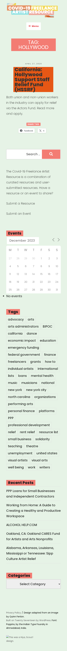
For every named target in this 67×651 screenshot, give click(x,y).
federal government (24, 354)
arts (31, 319)
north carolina (19, 397)
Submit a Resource (20, 203)
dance (32, 333)
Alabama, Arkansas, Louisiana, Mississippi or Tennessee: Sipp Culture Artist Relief (30, 553)
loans (22, 376)
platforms (47, 411)
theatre (32, 446)
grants (35, 361)
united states (46, 453)
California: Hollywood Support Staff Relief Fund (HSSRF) (32, 79)
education (48, 340)
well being (16, 467)
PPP (11, 418)
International (48, 369)
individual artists (21, 369)
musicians (29, 383)
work (31, 467)
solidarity (42, 439)
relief (12, 432)
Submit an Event (18, 213)
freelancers (17, 361)
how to (50, 361)
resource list (48, 432)
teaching (15, 446)
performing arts (20, 404)
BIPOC (47, 326)
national (47, 383)
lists (11, 376)
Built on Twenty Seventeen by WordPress (28, 620)
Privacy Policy (13, 612)
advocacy (16, 319)
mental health (42, 376)
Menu (35, 26)
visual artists (18, 460)
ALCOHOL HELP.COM (21, 525)
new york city (36, 390)
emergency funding (23, 347)
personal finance (21, 411)
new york (15, 390)
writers (44, 467)
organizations (45, 397)
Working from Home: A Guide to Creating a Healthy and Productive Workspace (33, 510)
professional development (29, 425)
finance (50, 354)
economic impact (22, 340)
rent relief (27, 432)
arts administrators (23, 326)
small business (19, 439)
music (12, 383)
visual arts (40, 460)
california (15, 333)
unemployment (20, 453)
